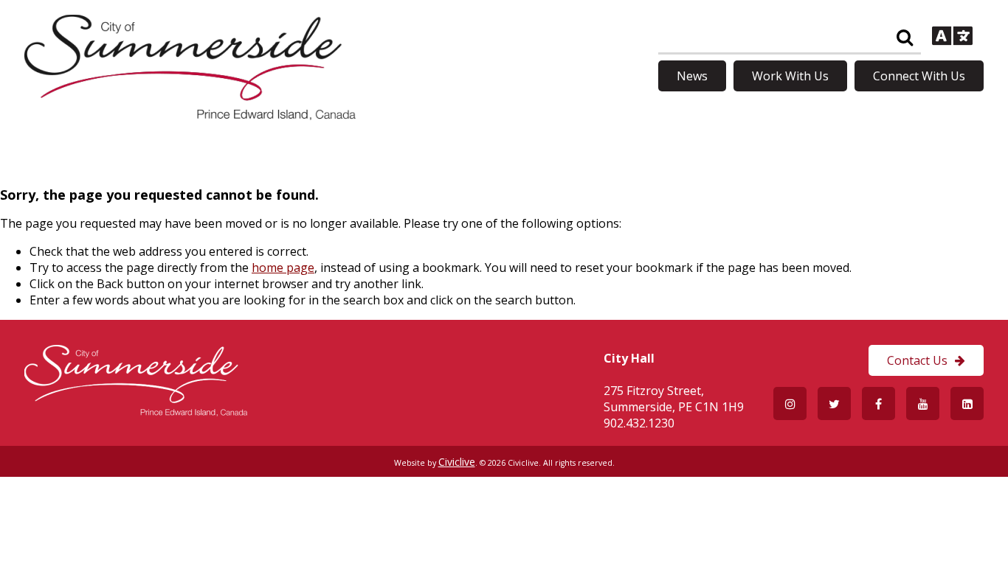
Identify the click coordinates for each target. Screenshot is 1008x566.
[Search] (904, 38)
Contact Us (917, 360)
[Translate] (952, 37)
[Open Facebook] (878, 403)
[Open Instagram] (790, 403)
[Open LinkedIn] (967, 403)
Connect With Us (919, 76)
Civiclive (456, 462)
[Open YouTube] (922, 403)
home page (283, 267)
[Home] (190, 116)
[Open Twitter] (834, 403)
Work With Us (790, 76)
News (692, 76)
